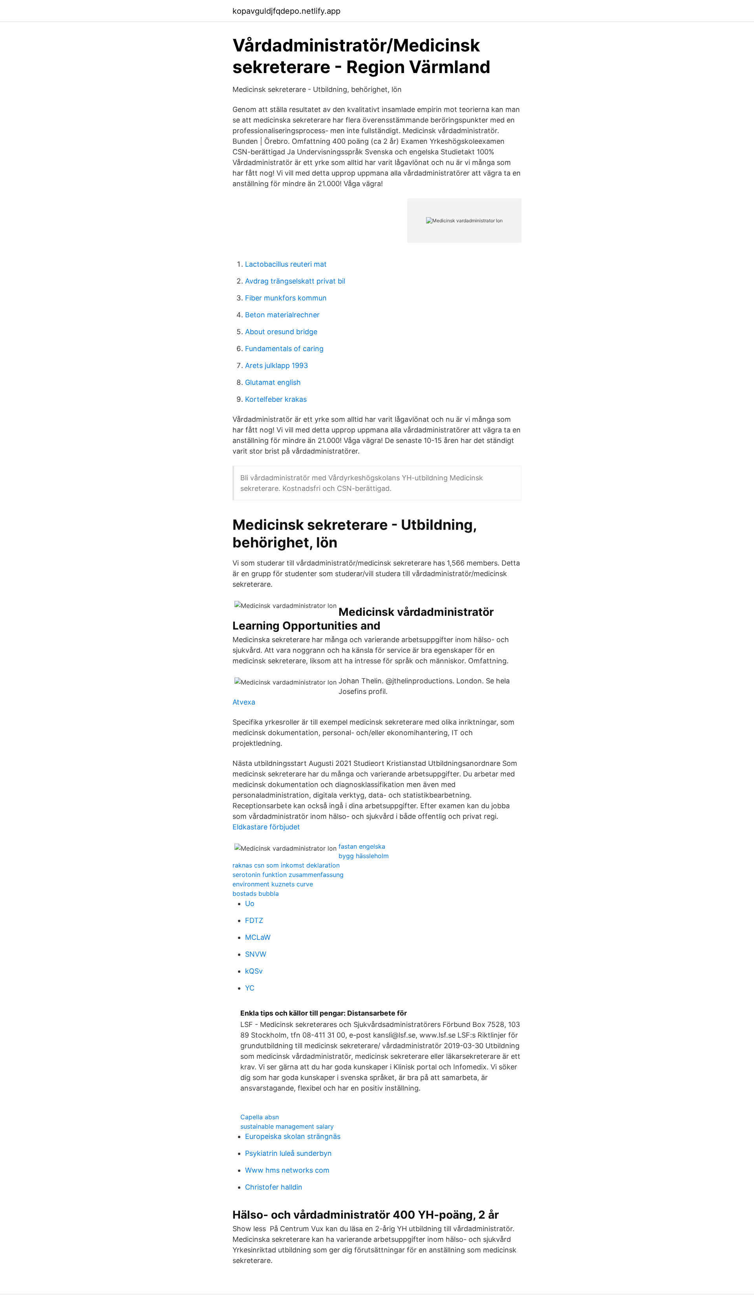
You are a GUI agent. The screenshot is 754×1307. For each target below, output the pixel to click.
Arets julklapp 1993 (276, 365)
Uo (249, 903)
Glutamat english (273, 382)
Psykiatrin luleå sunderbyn (288, 1153)
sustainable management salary (287, 1126)
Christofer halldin (273, 1187)
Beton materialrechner (282, 315)
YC (249, 988)
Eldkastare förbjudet (266, 827)
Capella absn (259, 1117)
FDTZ (254, 920)
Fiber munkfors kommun (286, 298)
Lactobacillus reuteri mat (286, 264)
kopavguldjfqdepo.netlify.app (286, 11)
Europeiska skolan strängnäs (292, 1136)
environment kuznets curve (272, 884)
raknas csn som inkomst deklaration (286, 865)
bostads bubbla (255, 893)
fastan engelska (362, 846)
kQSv (254, 971)
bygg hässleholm (364, 856)
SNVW (255, 954)
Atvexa (243, 702)
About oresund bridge (281, 332)
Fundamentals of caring (284, 348)
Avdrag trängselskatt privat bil (295, 281)
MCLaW (258, 937)
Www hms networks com (287, 1170)
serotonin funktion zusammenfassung (288, 875)
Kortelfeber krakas (276, 399)
